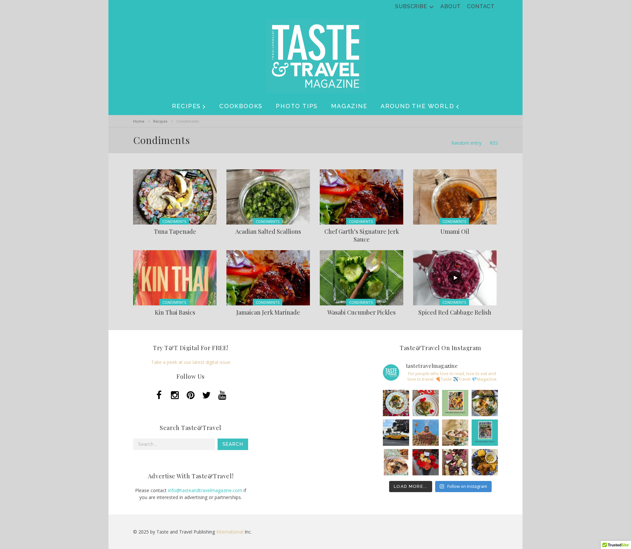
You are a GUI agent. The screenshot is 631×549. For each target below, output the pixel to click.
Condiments (174, 221)
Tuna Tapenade (175, 231)
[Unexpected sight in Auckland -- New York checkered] (396, 432)
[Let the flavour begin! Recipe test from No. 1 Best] (396, 403)
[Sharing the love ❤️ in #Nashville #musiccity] (425, 462)
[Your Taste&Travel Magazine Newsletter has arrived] (396, 462)
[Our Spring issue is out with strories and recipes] (485, 432)
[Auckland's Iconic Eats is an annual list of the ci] (485, 403)
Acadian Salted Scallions (268, 231)
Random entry (466, 143)
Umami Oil (454, 231)
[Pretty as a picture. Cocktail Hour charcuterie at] (455, 462)
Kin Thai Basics (175, 312)
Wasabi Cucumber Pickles (361, 312)
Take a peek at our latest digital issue (190, 362)
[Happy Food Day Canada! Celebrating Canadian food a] (425, 403)
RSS (494, 143)
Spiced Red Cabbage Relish (454, 312)
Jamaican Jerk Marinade (268, 312)
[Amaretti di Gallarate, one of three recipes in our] (455, 432)
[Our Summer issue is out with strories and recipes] (455, 403)
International (229, 532)
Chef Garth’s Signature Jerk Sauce (361, 235)
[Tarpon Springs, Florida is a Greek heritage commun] (425, 432)
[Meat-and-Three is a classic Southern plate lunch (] (485, 462)
